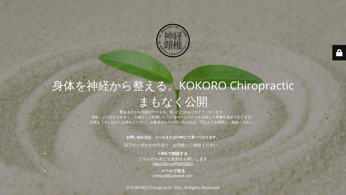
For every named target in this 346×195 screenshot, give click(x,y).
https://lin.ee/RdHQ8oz (173, 164)
